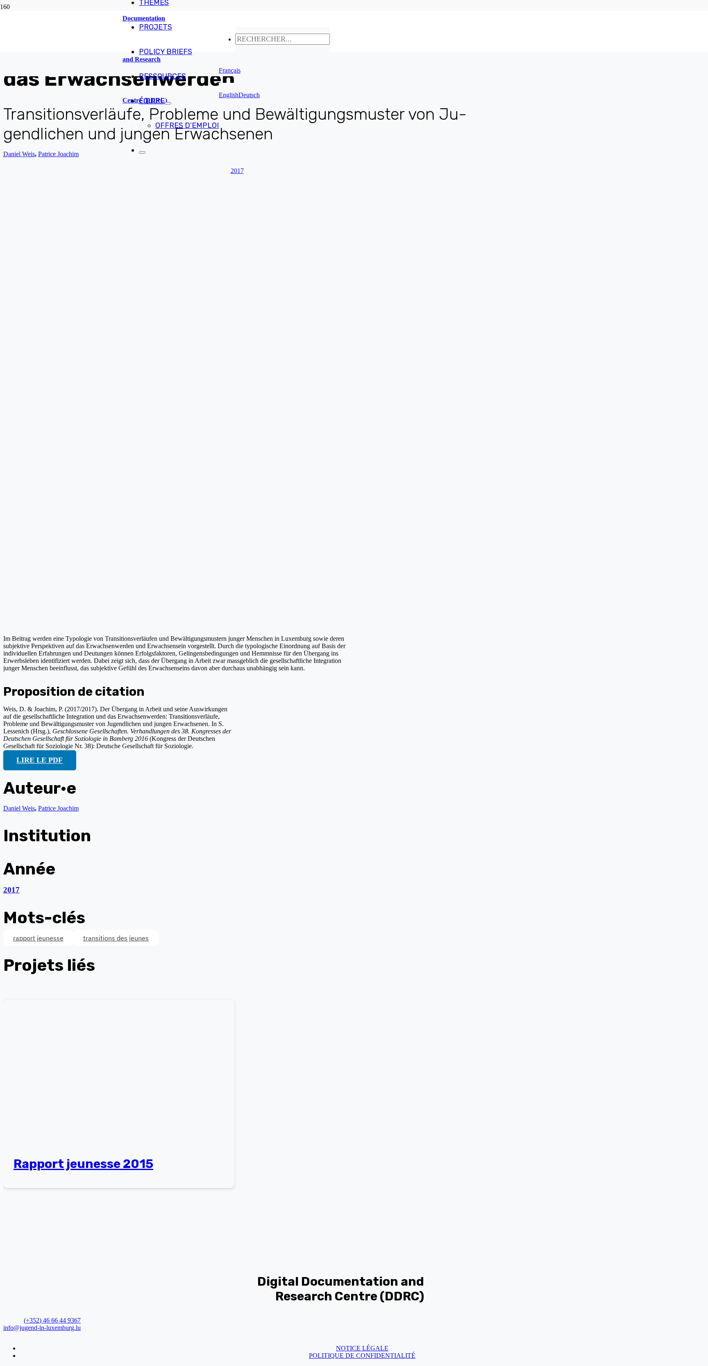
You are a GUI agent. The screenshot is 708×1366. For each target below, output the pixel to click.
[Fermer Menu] (142, 152)
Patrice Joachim (58, 153)
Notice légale (362, 1348)
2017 (11, 890)
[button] (230, 70)
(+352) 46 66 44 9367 (52, 1320)
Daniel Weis (19, 153)
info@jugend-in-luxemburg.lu (42, 1327)
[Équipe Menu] (168, 103)
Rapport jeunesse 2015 (83, 1164)
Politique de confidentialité (362, 1355)
